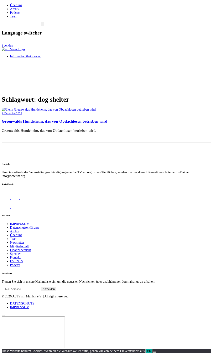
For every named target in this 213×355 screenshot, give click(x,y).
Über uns (16, 5)
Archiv (14, 9)
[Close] (3, 315)
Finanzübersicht (20, 250)
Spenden (7, 45)
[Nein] (154, 352)
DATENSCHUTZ (22, 303)
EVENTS (16, 261)
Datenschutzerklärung (24, 227)
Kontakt (15, 257)
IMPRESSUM (19, 224)
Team (13, 16)
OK (149, 351)
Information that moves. (25, 56)
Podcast (15, 12)
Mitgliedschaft (19, 246)
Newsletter (17, 242)
